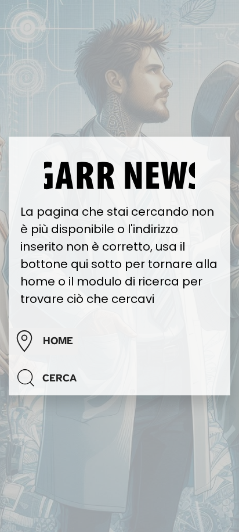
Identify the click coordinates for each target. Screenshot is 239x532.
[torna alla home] (119, 174)
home (58, 341)
